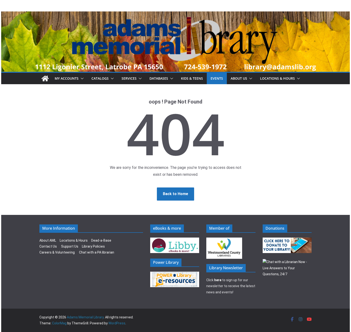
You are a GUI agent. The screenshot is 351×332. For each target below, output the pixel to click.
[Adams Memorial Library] (175, 14)
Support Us (69, 246)
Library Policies (93, 246)
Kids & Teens (192, 78)
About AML (47, 240)
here (217, 280)
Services (129, 78)
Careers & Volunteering (57, 252)
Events (217, 78)
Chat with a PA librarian (96, 252)
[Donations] (287, 240)
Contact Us (48, 246)
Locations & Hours (74, 240)
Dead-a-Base (101, 240)
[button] (81, 78)
